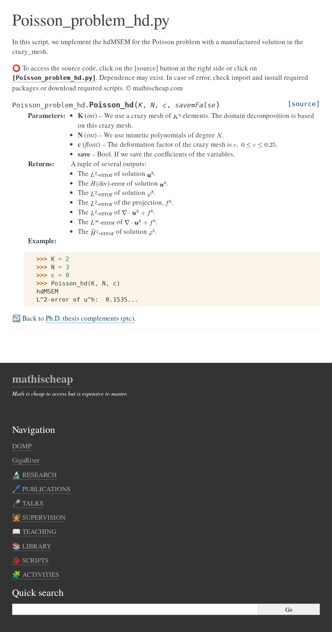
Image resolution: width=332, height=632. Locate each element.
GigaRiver (26, 460)
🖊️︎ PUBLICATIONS (41, 488)
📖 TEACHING (34, 531)
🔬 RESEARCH (34, 474)
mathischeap (42, 378)
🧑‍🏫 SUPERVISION (39, 517)
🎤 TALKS (27, 503)
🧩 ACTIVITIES (35, 574)
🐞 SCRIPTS (30, 560)
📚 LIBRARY (31, 546)
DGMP (22, 445)
